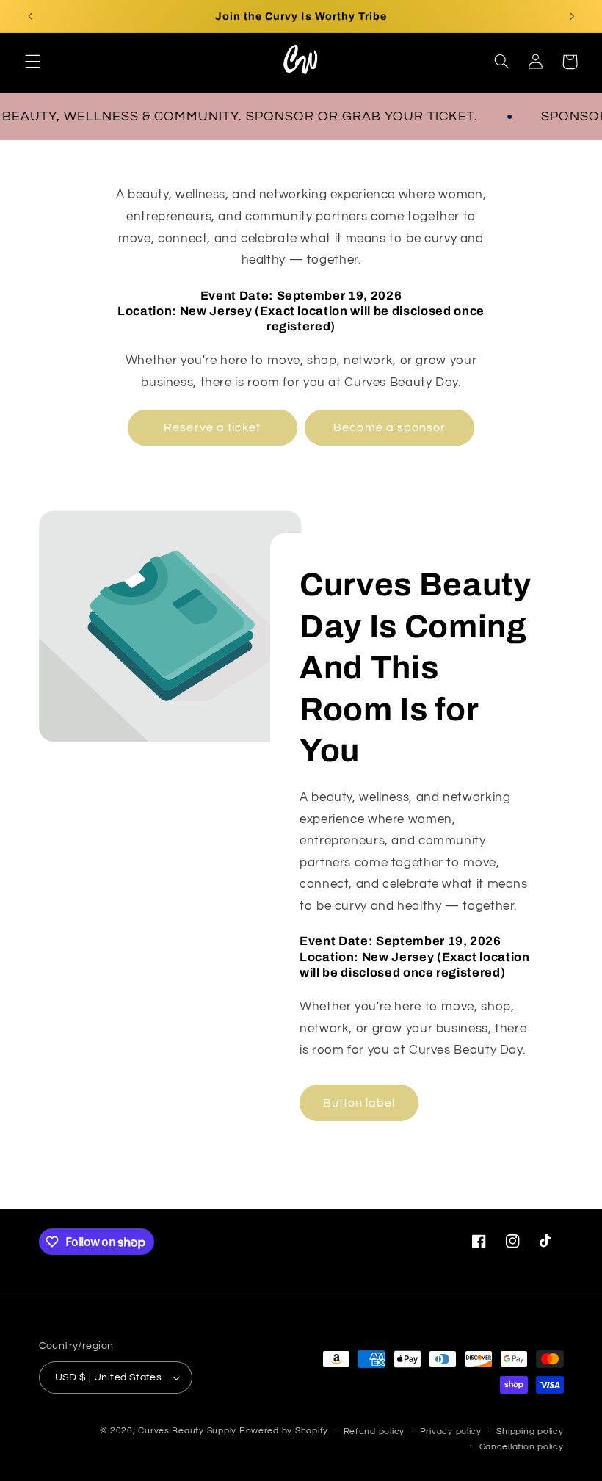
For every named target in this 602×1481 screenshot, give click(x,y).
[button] (32, 62)
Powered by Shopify (283, 1431)
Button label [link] (359, 1103)
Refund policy (374, 1431)
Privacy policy (451, 1431)
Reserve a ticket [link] (212, 427)
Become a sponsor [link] (389, 427)
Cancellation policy (521, 1447)
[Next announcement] (572, 16)
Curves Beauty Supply (187, 1431)
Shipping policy (529, 1431)
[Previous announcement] (30, 16)
